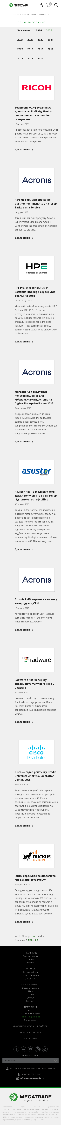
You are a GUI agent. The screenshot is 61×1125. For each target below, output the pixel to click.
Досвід (30, 997)
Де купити (30, 978)
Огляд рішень (30, 1020)
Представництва (30, 956)
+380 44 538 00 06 (31, 1074)
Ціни (30, 991)
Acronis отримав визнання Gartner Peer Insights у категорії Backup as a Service (36, 203)
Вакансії (30, 962)
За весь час (24, 30)
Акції (30, 1010)
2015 (30, 58)
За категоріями (30, 972)
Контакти (30, 1001)
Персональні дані (30, 1032)
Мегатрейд (31, 953)
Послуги (30, 994)
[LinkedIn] (23, 1049)
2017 (50, 49)
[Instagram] (38, 1049)
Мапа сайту (30, 1038)
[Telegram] (45, 1049)
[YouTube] (30, 1049)
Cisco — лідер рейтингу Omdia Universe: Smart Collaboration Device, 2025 (35, 776)
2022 (40, 39)
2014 (40, 58)
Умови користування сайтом (30, 1026)
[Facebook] (16, 1049)
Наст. (34, 936)
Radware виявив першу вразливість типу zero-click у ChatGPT (34, 683)
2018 (40, 49)
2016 (20, 58)
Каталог (30, 968)
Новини (30, 959)
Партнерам (30, 1007)
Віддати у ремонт (30, 988)
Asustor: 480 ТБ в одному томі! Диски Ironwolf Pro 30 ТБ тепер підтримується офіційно (36, 495)
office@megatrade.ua (32, 1078)
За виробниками (30, 975)
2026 (39, 30)
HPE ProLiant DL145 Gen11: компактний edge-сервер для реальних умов (35, 292)
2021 (50, 39)
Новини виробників (30, 1017)
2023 (30, 39)
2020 (20, 49)
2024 (20, 39)
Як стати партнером (30, 1013)
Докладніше (22, 149)
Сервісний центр (30, 984)
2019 (30, 49)
